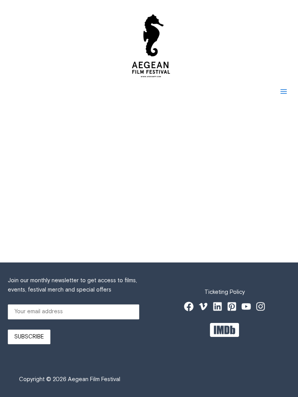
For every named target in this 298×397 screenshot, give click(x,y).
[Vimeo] (203, 306)
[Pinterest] (232, 306)
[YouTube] (246, 306)
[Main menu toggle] (283, 91)
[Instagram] (260, 306)
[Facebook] (189, 306)
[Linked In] (217, 306)
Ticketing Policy (224, 292)
